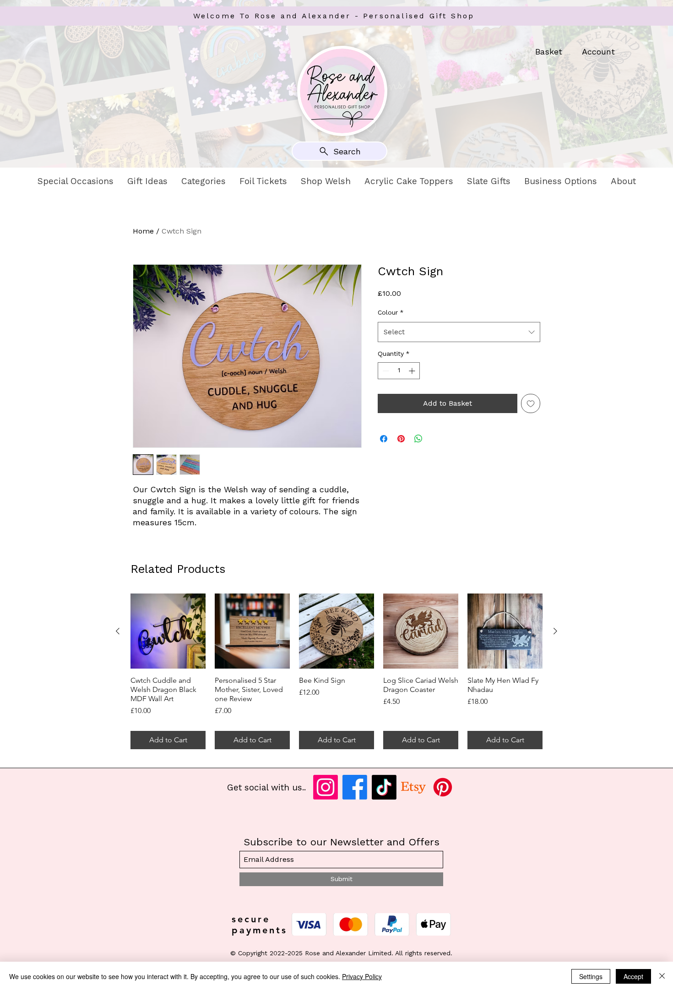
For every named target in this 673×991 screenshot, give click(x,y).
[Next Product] (555, 631)
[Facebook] (354, 787)
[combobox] (459, 332)
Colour (391, 312)
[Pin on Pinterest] (401, 438)
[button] (75, 181)
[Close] (662, 976)
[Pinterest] (442, 787)
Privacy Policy (362, 976)
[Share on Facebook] (383, 438)
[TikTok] (384, 787)
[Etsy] (413, 787)
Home (143, 231)
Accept (633, 976)
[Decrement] (385, 371)
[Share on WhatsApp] (418, 438)
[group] (336, 671)
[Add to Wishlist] (530, 403)
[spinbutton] (399, 371)
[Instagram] (325, 787)
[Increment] (412, 371)
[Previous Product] (117, 631)
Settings (590, 976)
